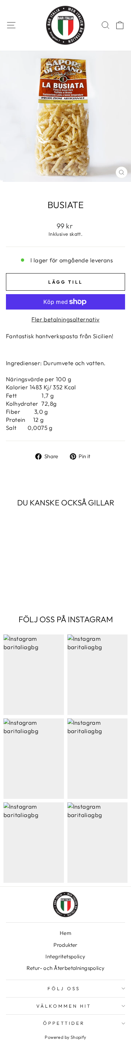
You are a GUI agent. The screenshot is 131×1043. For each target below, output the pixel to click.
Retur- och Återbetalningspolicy (66, 968)
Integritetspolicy (65, 956)
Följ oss (64, 988)
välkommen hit (63, 1006)
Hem (65, 933)
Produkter (65, 945)
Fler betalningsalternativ (65, 319)
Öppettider (64, 1023)
